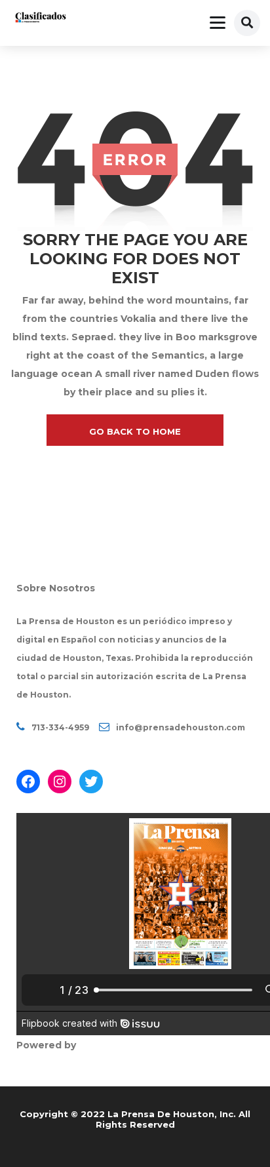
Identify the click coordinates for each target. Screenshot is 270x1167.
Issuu (92, 1045)
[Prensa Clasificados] (40, 19)
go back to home (135, 431)
